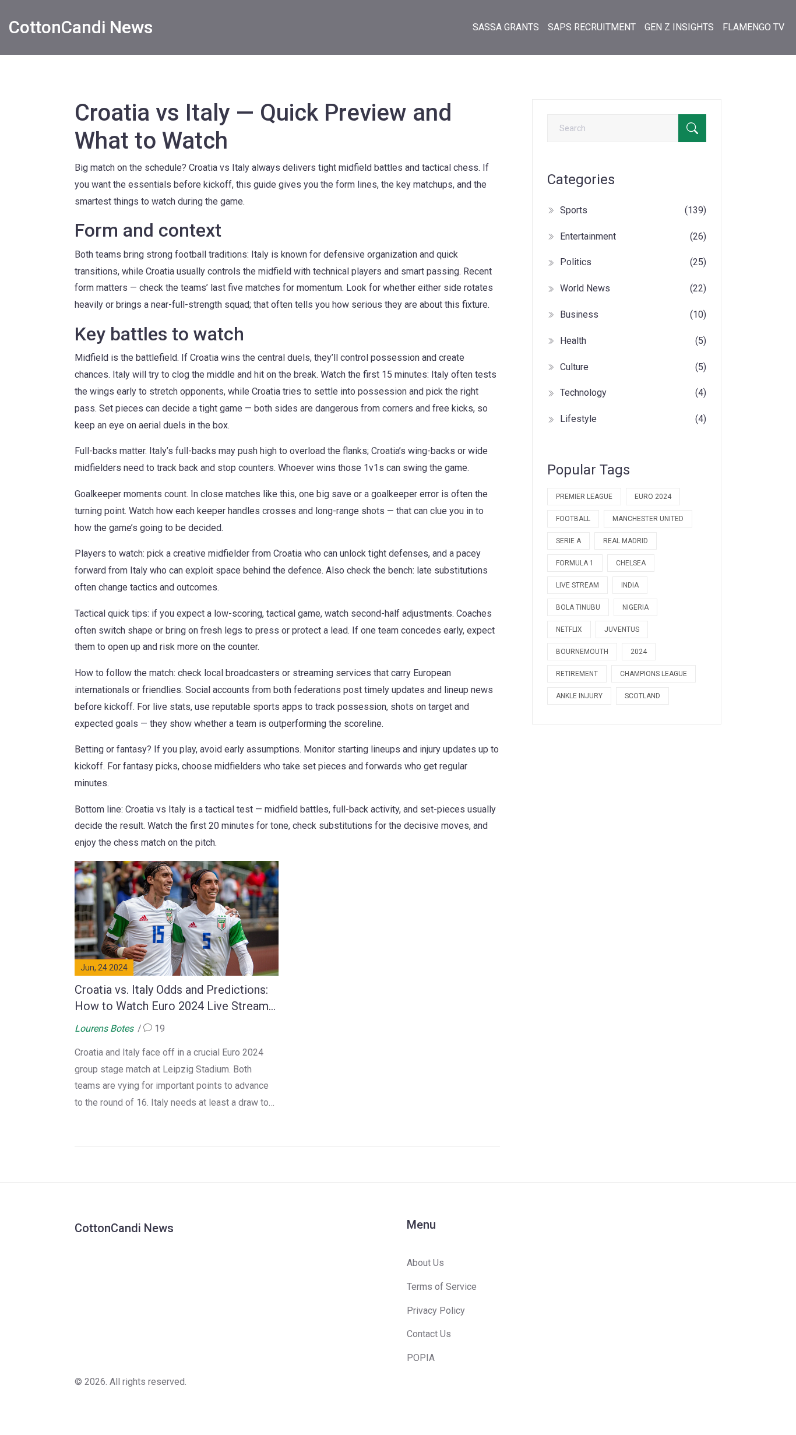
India (630, 585)
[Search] (692, 128)
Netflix (569, 629)
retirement (577, 674)
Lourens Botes (104, 1028)
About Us (425, 1262)
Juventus (621, 629)
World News (633, 288)
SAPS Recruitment (592, 27)
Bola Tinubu (578, 607)
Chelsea (631, 563)
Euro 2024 (653, 497)
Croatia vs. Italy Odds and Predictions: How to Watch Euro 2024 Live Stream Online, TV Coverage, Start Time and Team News (172, 998)
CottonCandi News (81, 27)
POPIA (421, 1357)
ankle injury (579, 696)
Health (633, 340)
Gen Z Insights (679, 27)
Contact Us (429, 1333)
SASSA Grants (506, 27)
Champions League (653, 674)
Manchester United (648, 519)
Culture (633, 366)
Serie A (568, 541)
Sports (633, 210)
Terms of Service (442, 1286)
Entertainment (633, 236)
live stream (577, 585)
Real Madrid (625, 541)
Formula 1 (575, 563)
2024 (639, 652)
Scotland (642, 696)
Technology (633, 392)
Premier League (584, 497)
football (573, 519)
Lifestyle (633, 418)
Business (633, 314)
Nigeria (635, 607)
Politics (633, 262)
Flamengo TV (753, 27)
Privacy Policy (436, 1310)
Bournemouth (582, 652)
